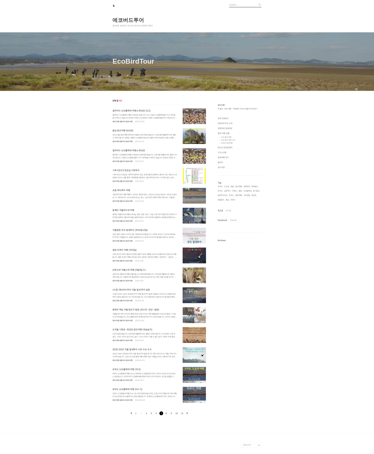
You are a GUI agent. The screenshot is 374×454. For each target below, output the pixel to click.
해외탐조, (254, 186)
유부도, (231, 195)
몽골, (232, 186)
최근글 (220, 210)
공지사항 (221, 167)
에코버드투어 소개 (225, 123)
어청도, (234, 191)
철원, (240, 191)
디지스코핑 (222, 152)
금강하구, (227, 191)
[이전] (131, 413)
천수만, (220, 191)
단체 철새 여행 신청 (228, 140)
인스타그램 (247, 440)
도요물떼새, (247, 191)
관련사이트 (247, 445)
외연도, (233, 200)
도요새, (226, 186)
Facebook (222, 220)
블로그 (245, 436)
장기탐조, (256, 191)
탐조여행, (238, 186)
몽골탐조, (221, 200)
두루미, (220, 186)
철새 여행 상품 (223, 133)
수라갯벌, (246, 195)
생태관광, (246, 186)
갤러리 (220, 162)
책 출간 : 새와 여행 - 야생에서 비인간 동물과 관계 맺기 (237, 109)
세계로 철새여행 (227, 143)
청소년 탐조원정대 (225, 147)
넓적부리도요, (223, 195)
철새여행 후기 (223, 157)
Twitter (233, 220)
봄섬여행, (238, 195)
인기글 (228, 210)
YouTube (247, 431)
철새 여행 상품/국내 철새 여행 (122, 122)
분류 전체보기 (223, 118)
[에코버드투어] (128, 6)
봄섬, (227, 200)
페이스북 (246, 426)
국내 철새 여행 (226, 137)
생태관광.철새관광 (225, 128)
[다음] (187, 413)
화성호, (254, 195)
